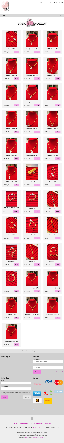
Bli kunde (28, 350)
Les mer (27, 397)
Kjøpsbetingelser (23, 423)
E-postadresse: (5, 386)
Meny (5, 15)
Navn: (2, 380)
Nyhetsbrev (48, 423)
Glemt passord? (59, 372)
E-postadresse (36, 359)
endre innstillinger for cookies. (38, 437)
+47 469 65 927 (36, 427)
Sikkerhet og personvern (36, 423)
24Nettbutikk (35, 440)
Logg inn (34, 350)
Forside (21, 350)
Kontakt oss (41, 350)
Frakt (15, 423)
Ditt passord (36, 365)
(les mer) (21, 393)
